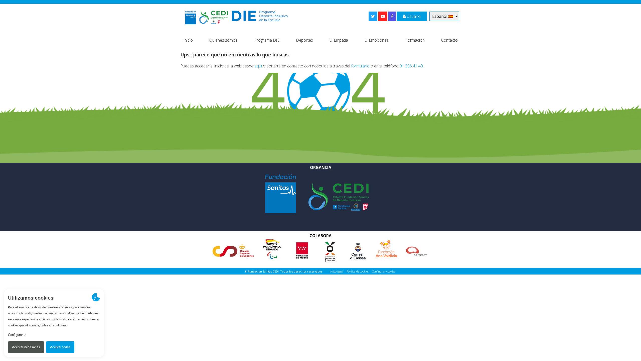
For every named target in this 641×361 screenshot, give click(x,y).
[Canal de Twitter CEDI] (373, 16)
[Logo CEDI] (338, 196)
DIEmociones (377, 40)
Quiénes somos (223, 40)
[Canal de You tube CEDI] (382, 16)
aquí (258, 66)
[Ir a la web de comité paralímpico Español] (272, 248)
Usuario (413, 16)
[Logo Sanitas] (280, 193)
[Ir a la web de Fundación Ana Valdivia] (386, 246)
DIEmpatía (339, 40)
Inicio (188, 40)
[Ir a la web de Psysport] (416, 249)
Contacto (449, 40)
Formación (415, 40)
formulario (360, 66)
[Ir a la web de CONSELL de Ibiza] (357, 249)
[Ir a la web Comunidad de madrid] (302, 249)
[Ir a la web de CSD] (233, 249)
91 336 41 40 (411, 66)
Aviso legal (336, 271)
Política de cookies (358, 271)
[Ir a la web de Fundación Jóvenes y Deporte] (330, 249)
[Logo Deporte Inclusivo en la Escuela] (236, 16)
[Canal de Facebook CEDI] (392, 16)
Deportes (304, 40)
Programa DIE (266, 40)
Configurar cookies (383, 271)
